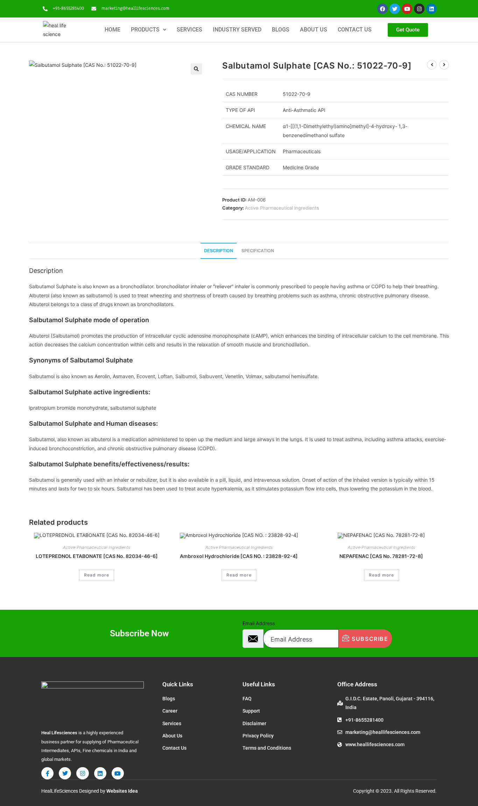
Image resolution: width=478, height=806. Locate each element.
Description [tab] (218, 250)
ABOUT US (313, 29)
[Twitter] (394, 8)
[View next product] (444, 65)
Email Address (258, 623)
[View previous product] (432, 65)
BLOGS (280, 29)
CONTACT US (355, 29)
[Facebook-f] (47, 773)
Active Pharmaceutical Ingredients (282, 208)
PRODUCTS (145, 29)
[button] (148, 30)
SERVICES (189, 29)
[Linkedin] (431, 8)
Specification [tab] (257, 250)
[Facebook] (382, 8)
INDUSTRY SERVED (237, 29)
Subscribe (369, 638)
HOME (112, 29)
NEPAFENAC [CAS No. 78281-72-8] (381, 556)
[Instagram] (419, 8)
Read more (96, 575)
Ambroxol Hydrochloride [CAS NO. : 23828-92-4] (239, 556)
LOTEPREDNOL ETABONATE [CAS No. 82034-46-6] (97, 556)
